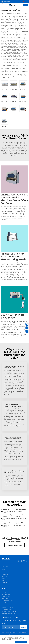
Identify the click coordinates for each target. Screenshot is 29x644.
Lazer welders (19, 511)
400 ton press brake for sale (7, 512)
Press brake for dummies (20, 515)
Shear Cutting (5, 598)
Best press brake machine (20, 526)
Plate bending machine (6, 522)
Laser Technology (6, 594)
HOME (3, 569)
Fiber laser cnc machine (6, 526)
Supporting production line (8, 613)
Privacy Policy (9, 634)
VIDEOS (4, 580)
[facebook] (18, 561)
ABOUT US (4, 572)
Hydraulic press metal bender (8, 519)
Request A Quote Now (14, 545)
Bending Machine (6, 592)
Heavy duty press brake (20, 522)
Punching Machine (6, 609)
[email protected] (7, 1)
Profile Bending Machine (8, 605)
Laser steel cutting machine (7, 515)
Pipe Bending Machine (7, 600)
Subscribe (23, 627)
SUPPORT (4, 576)
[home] (6, 559)
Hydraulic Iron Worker (7, 607)
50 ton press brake (21, 518)
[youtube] (21, 561)
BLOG (3, 585)
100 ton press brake (7, 509)
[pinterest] (24, 561)
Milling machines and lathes (9, 611)
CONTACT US (5, 582)
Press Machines (6, 602)
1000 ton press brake (21, 509)
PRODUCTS (5, 574)
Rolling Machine (6, 596)
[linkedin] (26, 561)
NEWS (3, 578)
